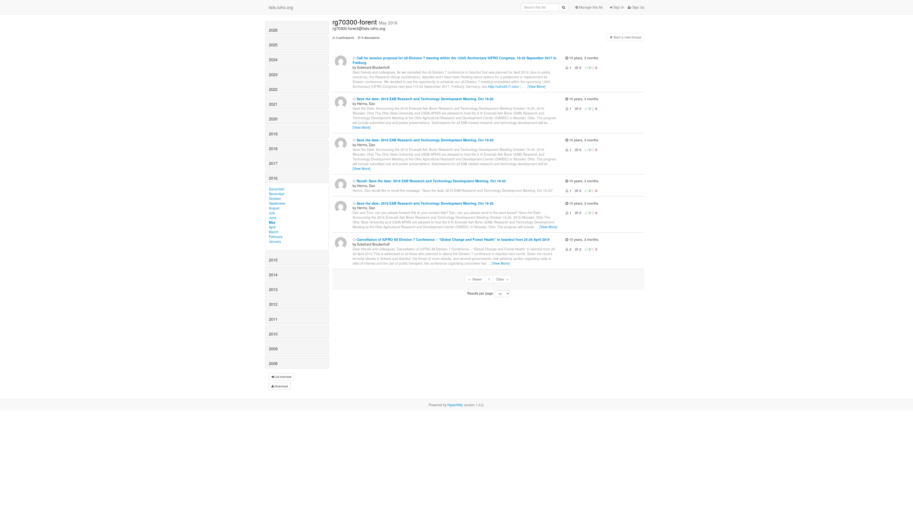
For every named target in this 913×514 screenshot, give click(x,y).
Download (281, 386)
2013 (273, 289)
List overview (282, 377)
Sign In (618, 7)
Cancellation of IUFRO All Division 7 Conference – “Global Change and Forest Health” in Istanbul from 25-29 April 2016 (453, 239)
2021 (273, 104)
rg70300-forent (355, 21)
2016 (273, 178)
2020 (273, 119)
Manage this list (590, 7)
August (274, 208)
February (276, 236)
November (277, 193)
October (275, 198)
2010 (273, 334)
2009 (273, 348)
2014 (273, 274)
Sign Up (637, 7)
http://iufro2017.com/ (503, 86)
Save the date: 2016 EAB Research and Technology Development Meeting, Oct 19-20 (425, 98)
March (273, 231)
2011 (273, 319)
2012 (273, 304)
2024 (273, 59)
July (272, 212)
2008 (273, 363)
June (272, 217)
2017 (273, 163)
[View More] (536, 86)
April (272, 227)
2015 (273, 260)
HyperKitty (455, 404)
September (277, 203)
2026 (273, 30)
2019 (273, 134)
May (272, 222)
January (275, 241)
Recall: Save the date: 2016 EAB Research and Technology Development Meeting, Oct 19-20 (431, 180)
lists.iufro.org (281, 7)
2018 (273, 148)
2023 (273, 74)
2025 (273, 45)
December (277, 189)
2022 (273, 89)
